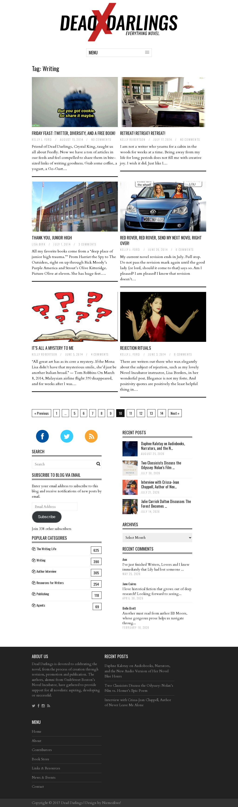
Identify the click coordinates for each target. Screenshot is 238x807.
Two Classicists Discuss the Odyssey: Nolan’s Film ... (161, 465)
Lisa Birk (39, 244)
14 (161, 413)
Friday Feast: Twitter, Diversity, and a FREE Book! (73, 133)
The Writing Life (46, 548)
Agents (40, 605)
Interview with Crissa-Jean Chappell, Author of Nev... (160, 484)
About (36, 740)
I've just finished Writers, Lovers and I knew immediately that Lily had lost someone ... (155, 567)
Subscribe (46, 517)
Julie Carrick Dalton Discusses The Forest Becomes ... (166, 504)
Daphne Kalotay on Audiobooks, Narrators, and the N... (163, 446)
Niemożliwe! (111, 802)
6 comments (185, 250)
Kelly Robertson (132, 139)
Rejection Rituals (135, 348)
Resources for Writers (50, 582)
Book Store (40, 759)
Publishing (42, 593)
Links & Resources (46, 768)
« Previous (41, 413)
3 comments (87, 244)
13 (151, 413)
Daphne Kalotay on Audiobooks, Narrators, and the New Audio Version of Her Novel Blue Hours (137, 671)
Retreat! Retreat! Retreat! (142, 133)
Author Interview (46, 571)
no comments (101, 139)
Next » (175, 413)
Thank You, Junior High (52, 238)
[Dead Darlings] (119, 39)
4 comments (100, 354)
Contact (38, 786)
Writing (41, 560)
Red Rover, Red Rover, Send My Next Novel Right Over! (161, 240)
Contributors (42, 750)
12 (140, 413)
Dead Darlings (72, 802)
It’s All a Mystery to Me (52, 348)
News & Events (44, 777)
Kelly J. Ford (42, 139)
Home (36, 731)
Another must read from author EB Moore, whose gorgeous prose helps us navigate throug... (154, 618)
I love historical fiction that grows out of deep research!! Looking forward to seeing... (157, 591)
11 (130, 413)
